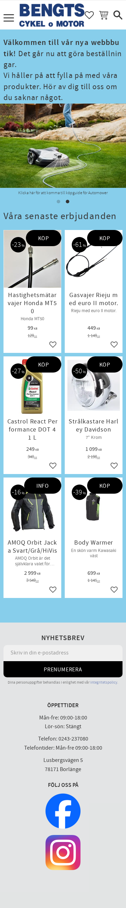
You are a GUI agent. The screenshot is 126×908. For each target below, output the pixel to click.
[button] (10, 18)
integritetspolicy (103, 682)
